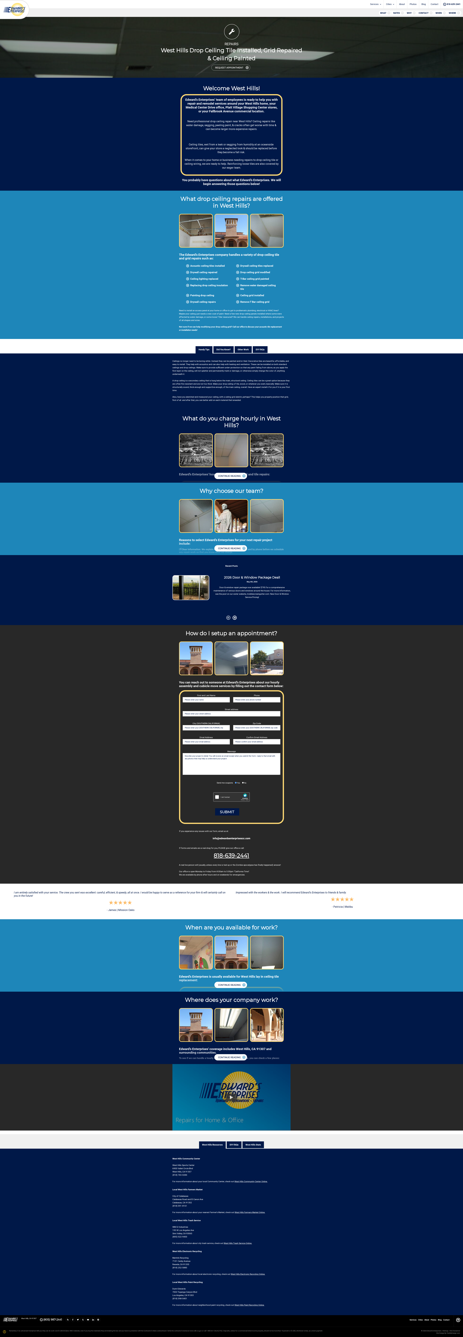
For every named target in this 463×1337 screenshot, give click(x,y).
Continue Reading (229, 476)
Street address (231, 709)
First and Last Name (206, 695)
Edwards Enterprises (14, 9)
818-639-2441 (453, 4)
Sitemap (445, 1331)
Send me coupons (225, 783)
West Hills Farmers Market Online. (250, 1212)
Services (374, 4)
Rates (396, 13)
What (383, 13)
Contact (434, 4)
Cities (389, 4)
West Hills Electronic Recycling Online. (248, 1274)
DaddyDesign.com (453, 1333)
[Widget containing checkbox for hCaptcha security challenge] (231, 797)
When (439, 13)
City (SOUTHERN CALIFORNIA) (206, 723)
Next (235, 618)
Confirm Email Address (256, 737)
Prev (228, 618)
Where (452, 13)
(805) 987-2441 (52, 1319)
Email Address (206, 737)
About (402, 4)
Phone (257, 695)
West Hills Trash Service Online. (238, 1243)
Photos (413, 4)
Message (231, 751)
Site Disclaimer (455, 1331)
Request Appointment (229, 67)
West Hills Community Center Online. (251, 1181)
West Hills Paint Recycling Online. (249, 1305)
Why (409, 13)
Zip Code (257, 723)
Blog (424, 4)
